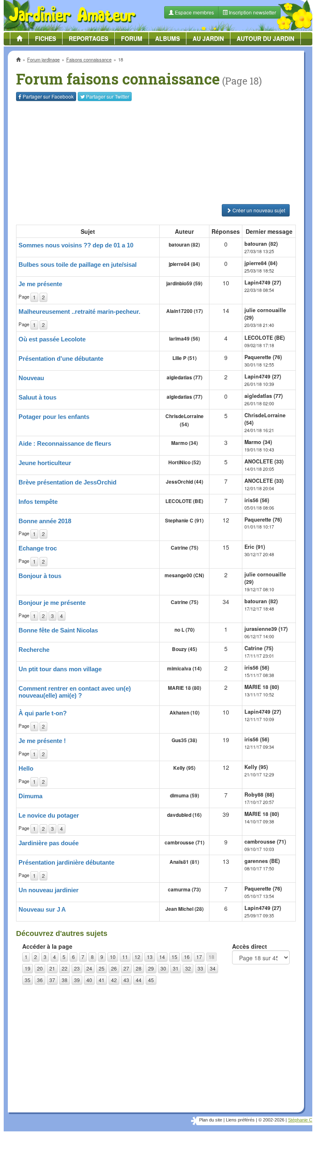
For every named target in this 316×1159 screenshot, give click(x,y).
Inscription (96, 132)
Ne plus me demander (247, 229)
